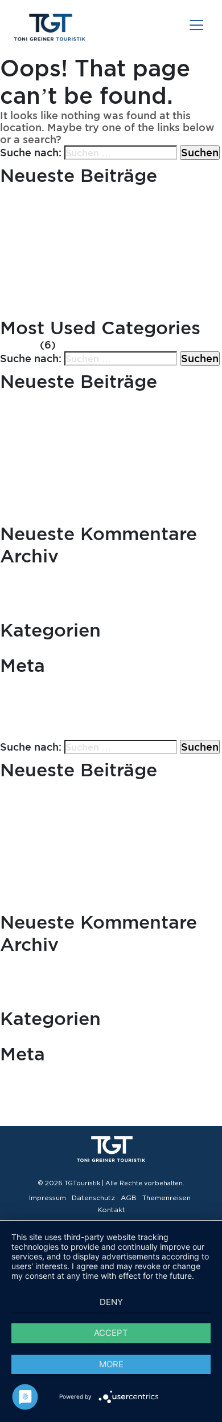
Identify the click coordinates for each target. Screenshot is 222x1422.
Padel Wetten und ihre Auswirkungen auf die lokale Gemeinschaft (104, 252)
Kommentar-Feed (45, 709)
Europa (18, 345)
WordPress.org (38, 722)
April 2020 (27, 600)
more (111, 1364)
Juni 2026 (25, 574)
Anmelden (26, 684)
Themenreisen (166, 1197)
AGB (129, 1197)
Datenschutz (93, 1197)
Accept (111, 1332)
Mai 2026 (24, 587)
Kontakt (111, 1209)
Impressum (47, 1197)
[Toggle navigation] (196, 25)
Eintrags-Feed (36, 697)
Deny (111, 1302)
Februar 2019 (34, 613)
